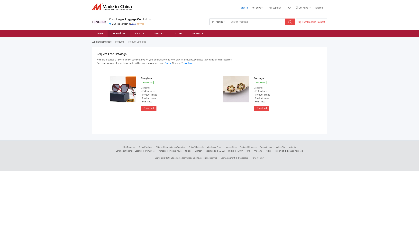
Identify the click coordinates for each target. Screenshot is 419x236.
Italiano (188, 150)
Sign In (244, 7)
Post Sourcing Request (313, 21)
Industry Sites (231, 147)
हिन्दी (248, 150)
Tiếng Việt (279, 150)
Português (150, 150)
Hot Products (129, 147)
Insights (292, 147)
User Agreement (228, 158)
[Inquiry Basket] (289, 7)
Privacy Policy (258, 158)
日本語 (240, 150)
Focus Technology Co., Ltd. (188, 158)
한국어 (231, 150)
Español (138, 150)
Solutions (159, 33)
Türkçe (268, 150)
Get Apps (303, 7)
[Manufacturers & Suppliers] (113, 6)
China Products (145, 147)
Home (100, 33)
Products (120, 33)
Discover (177, 33)
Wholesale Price (214, 147)
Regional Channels (248, 147)
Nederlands (211, 150)
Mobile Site (280, 147)
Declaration (243, 158)
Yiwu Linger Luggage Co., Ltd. (128, 19)
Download (149, 108)
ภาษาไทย (258, 150)
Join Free (187, 63)
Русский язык (175, 150)
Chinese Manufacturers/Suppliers (170, 147)
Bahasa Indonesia (295, 150)
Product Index (266, 147)
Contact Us (197, 33)
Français (162, 150)
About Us (139, 33)
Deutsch (198, 150)
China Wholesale (196, 147)
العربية (222, 150)
